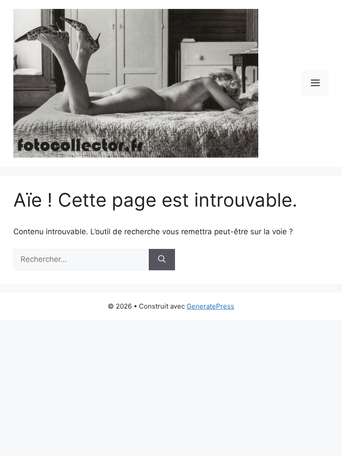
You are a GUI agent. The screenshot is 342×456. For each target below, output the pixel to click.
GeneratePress (210, 306)
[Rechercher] (162, 259)
